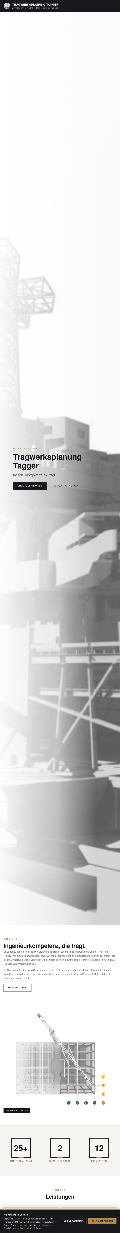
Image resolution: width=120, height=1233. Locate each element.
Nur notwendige (73, 1221)
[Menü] (113, 6)
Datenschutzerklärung (31, 1228)
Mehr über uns (17, 987)
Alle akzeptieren (102, 1221)
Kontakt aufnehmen (66, 485)
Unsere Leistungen (30, 485)
